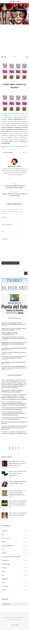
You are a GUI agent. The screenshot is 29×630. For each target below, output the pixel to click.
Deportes (4, 553)
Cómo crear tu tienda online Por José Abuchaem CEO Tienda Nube (14, 408)
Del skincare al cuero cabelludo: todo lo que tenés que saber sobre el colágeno (14, 398)
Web (3, 231)
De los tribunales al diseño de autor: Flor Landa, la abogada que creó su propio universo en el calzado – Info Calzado (14, 382)
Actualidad (4, 531)
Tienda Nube (6, 407)
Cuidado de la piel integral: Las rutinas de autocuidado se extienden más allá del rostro (14, 337)
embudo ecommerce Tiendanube (13, 432)
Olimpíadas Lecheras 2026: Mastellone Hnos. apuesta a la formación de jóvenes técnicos (14, 413)
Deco (3, 549)
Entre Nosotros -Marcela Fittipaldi (11, 556)
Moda (14, 81)
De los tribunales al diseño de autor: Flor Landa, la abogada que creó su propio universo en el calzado (13, 386)
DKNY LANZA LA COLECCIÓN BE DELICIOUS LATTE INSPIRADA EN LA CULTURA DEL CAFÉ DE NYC (14, 343)
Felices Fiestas (6, 564)
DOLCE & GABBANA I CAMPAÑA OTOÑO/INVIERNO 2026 (10, 333)
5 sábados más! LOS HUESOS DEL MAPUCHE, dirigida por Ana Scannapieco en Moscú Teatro (14, 427)
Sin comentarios (23, 152)
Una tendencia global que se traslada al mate (14, 433)
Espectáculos (5, 560)
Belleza (4, 542)
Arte (3, 534)
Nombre (4, 217)
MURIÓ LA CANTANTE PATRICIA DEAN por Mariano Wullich (12, 391)
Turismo (4, 590)
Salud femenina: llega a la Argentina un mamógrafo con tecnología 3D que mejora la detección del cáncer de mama (14, 403)
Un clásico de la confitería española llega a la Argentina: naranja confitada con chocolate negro (14, 368)
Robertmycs (6, 417)
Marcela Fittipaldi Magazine (14, 10)
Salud (3, 582)
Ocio (3, 575)
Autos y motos (6, 538)
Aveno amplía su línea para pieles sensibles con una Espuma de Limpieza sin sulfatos (14, 357)
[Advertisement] (14, 39)
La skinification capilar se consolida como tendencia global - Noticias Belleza (14, 396)
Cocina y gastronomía (7, 545)
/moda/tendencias (12, 146)
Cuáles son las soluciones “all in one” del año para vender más (14, 418)
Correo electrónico (7, 224)
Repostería (5, 579)
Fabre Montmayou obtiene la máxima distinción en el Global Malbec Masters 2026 (13, 323)
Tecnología (5, 586)
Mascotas (4, 567)
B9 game (4, 422)
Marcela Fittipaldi (8, 152)
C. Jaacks (19, 619)
